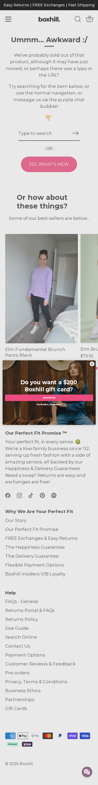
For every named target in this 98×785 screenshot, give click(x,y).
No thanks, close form (49, 404)
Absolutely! (49, 397)
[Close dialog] (92, 364)
